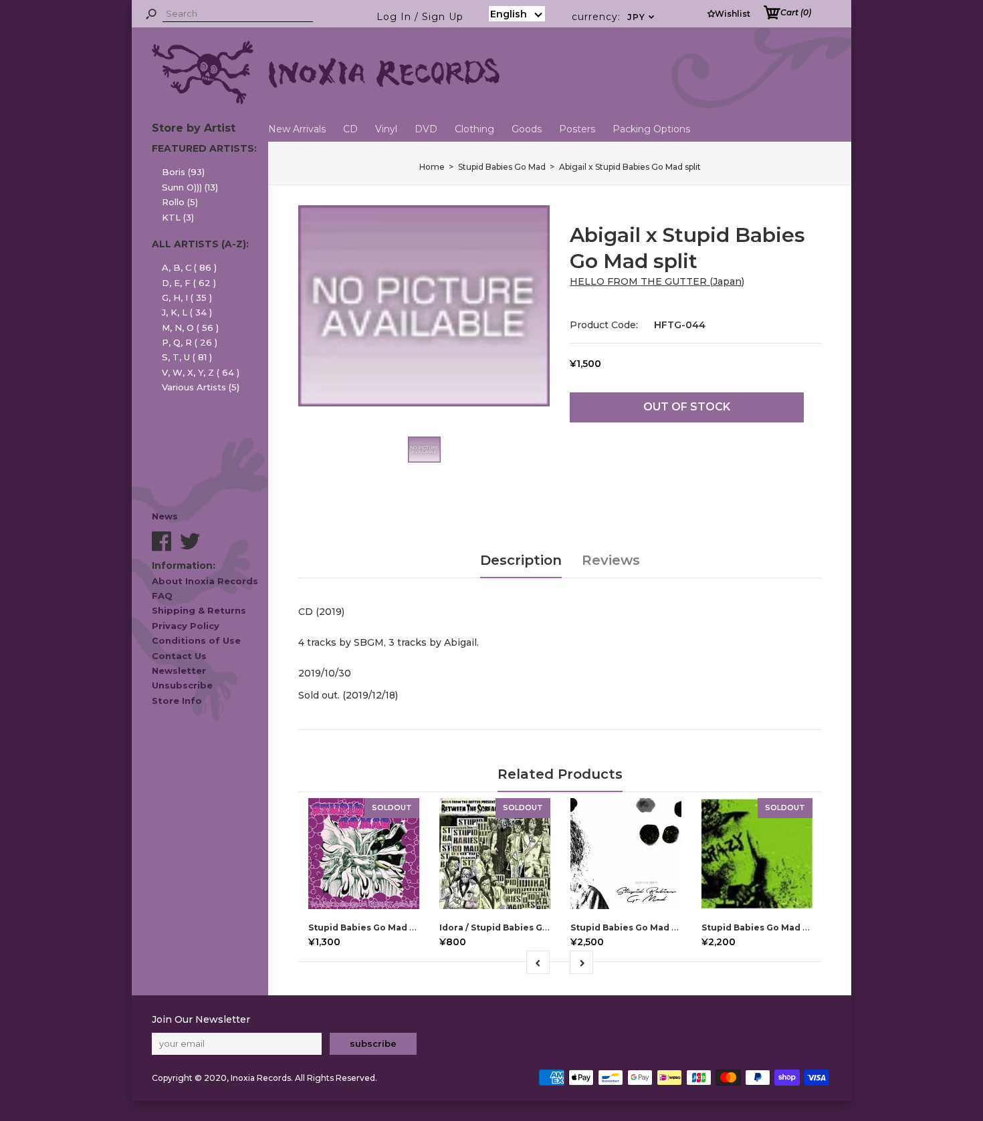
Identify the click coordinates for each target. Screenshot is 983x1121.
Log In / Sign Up (419, 17)
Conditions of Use (196, 640)
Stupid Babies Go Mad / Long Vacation (656, 927)
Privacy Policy (185, 625)
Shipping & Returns (199, 610)
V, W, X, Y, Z (200, 372)
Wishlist (732, 14)
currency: (613, 17)
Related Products (560, 774)
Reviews (611, 560)
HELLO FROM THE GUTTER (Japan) (657, 281)
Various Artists (200, 387)
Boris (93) (183, 171)
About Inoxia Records (205, 581)
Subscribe (373, 1043)
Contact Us (179, 655)
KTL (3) (178, 217)
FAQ (162, 595)
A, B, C (189, 267)
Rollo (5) (180, 202)
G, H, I (187, 297)
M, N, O (190, 327)
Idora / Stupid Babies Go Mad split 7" (521, 927)
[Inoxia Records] (326, 101)
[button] (517, 13)
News (165, 516)
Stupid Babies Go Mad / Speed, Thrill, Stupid (800, 927)
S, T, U (187, 357)
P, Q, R (189, 342)
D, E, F (189, 282)
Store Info (177, 700)
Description (521, 560)
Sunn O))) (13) (190, 187)
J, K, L (187, 312)
